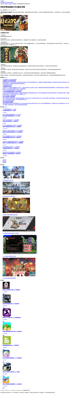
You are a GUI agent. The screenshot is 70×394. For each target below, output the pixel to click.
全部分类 (4, 159)
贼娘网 (6, 3)
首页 (1, 2)
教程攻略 (14, 3)
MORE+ (5, 77)
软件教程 (4, 162)
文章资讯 (11, 2)
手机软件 (8, 2)
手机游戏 (4, 2)
